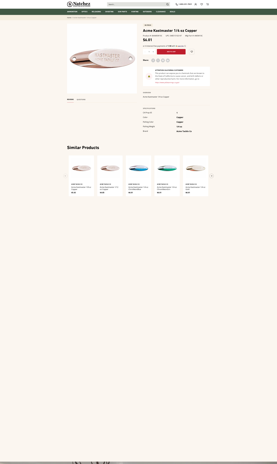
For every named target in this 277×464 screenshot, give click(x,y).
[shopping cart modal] (208, 4)
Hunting (134, 12)
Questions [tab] (81, 100)
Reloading (96, 12)
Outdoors (147, 12)
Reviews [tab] (70, 99)
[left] (65, 176)
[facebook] (153, 60)
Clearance (161, 12)
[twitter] (158, 60)
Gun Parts (122, 12)
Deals (172, 12)
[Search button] (167, 4)
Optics (84, 12)
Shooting (109, 12)
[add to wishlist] (191, 51)
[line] (168, 60)
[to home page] (78, 4)
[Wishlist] (202, 4)
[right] (211, 176)
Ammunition (72, 12)
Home (69, 18)
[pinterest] (163, 60)
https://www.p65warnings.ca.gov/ (167, 83)
